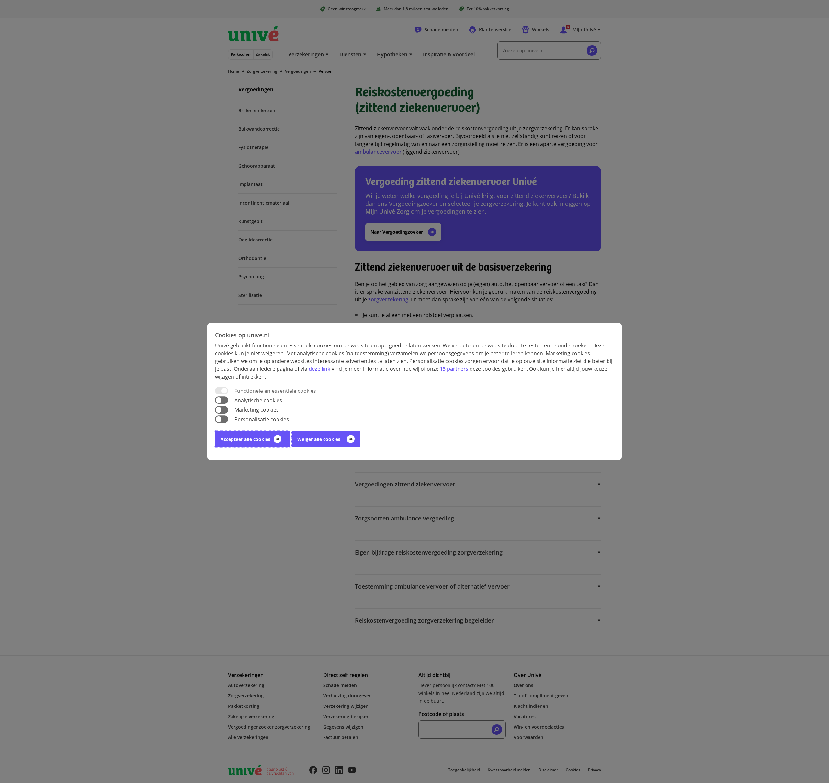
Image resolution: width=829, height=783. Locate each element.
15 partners (454, 368)
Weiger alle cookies (318, 439)
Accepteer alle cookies (245, 439)
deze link (319, 368)
